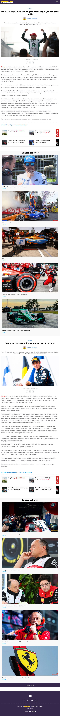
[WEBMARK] (30, 711)
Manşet (30, 340)
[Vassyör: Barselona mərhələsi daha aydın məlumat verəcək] (30, 625)
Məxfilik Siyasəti (30, 708)
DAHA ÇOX (30, 685)
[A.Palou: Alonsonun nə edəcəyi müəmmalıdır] (30, 170)
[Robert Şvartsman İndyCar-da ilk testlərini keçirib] (30, 313)
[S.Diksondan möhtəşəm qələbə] (30, 206)
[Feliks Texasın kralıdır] (30, 242)
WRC (30, 472)
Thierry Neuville (23, 472)
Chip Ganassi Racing (15, 125)
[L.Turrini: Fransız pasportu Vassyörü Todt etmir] (30, 589)
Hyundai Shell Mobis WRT (9, 472)
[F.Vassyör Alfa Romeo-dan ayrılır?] (30, 553)
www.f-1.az (27, 706)
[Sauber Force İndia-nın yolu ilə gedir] (30, 517)
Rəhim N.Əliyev (32, 18)
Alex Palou (5, 125)
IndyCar (30, 8)
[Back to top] (55, 715)
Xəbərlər (4, 188)
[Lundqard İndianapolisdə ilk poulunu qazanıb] (30, 277)
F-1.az (3, 67)
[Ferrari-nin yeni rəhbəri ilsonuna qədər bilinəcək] (30, 661)
